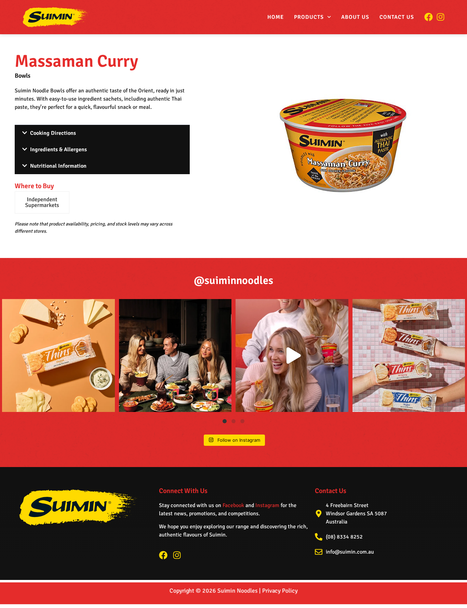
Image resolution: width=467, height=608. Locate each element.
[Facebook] (163, 555)
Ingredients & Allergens (58, 149)
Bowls (22, 75)
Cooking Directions (53, 133)
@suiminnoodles (233, 280)
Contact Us (396, 17)
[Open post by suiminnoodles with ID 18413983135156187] (175, 355)
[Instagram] (177, 555)
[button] (102, 133)
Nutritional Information (58, 166)
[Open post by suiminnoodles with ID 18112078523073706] (292, 355)
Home (275, 17)
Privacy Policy (279, 590)
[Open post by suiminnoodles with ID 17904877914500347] (58, 355)
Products (309, 17)
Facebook (233, 505)
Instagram (267, 505)
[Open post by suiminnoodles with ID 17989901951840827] (408, 355)
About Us (355, 17)
